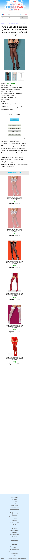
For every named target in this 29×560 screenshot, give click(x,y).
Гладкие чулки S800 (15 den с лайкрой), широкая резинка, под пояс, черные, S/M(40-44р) (14, 262)
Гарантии (14, 515)
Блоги (14, 524)
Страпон (14, 536)
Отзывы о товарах (14, 509)
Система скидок (14, 507)
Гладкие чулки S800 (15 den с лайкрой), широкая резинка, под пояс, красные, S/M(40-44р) (14, 358)
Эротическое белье (14, 546)
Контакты (14, 520)
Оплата (14, 503)
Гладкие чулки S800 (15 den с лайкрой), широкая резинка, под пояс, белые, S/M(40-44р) (14, 326)
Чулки (23, 23)
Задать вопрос (14, 131)
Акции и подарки (14, 522)
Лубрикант (14, 555)
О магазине (14, 518)
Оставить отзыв (14, 128)
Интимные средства (14, 551)
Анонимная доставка (14, 517)
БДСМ (14, 547)
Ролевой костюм (14, 549)
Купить (14, 120)
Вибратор (14, 532)
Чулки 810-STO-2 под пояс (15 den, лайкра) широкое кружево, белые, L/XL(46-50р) (14, 230)
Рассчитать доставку (14, 125)
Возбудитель (14, 553)
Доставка (14, 501)
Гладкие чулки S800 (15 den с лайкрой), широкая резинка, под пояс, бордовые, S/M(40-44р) (14, 294)
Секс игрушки (14, 530)
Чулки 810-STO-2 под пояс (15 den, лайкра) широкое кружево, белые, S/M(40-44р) (14, 198)
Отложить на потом (14, 134)
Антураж (14, 544)
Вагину (14, 538)
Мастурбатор (14, 540)
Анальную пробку (14, 542)
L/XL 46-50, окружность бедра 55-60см (12, 107)
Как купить (14, 499)
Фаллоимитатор (14, 534)
